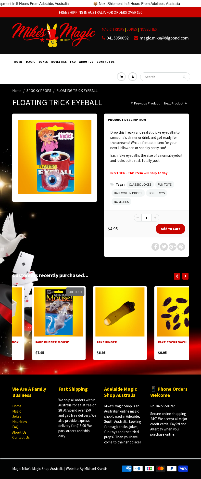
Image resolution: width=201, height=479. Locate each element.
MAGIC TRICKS (113, 29)
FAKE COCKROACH (152, 342)
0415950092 (118, 38)
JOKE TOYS (157, 193)
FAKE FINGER (87, 342)
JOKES (132, 29)
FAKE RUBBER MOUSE (33, 342)
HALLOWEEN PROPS (128, 193)
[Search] (184, 77)
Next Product (174, 103)
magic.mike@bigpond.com (164, 38)
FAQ (73, 62)
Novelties (59, 62)
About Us (86, 62)
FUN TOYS (165, 184)
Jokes (43, 62)
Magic (30, 62)
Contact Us (105, 62)
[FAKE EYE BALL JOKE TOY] (54, 157)
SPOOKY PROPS (38, 90)
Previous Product (146, 103)
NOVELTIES (148, 29)
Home (18, 62)
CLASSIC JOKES (140, 184)
